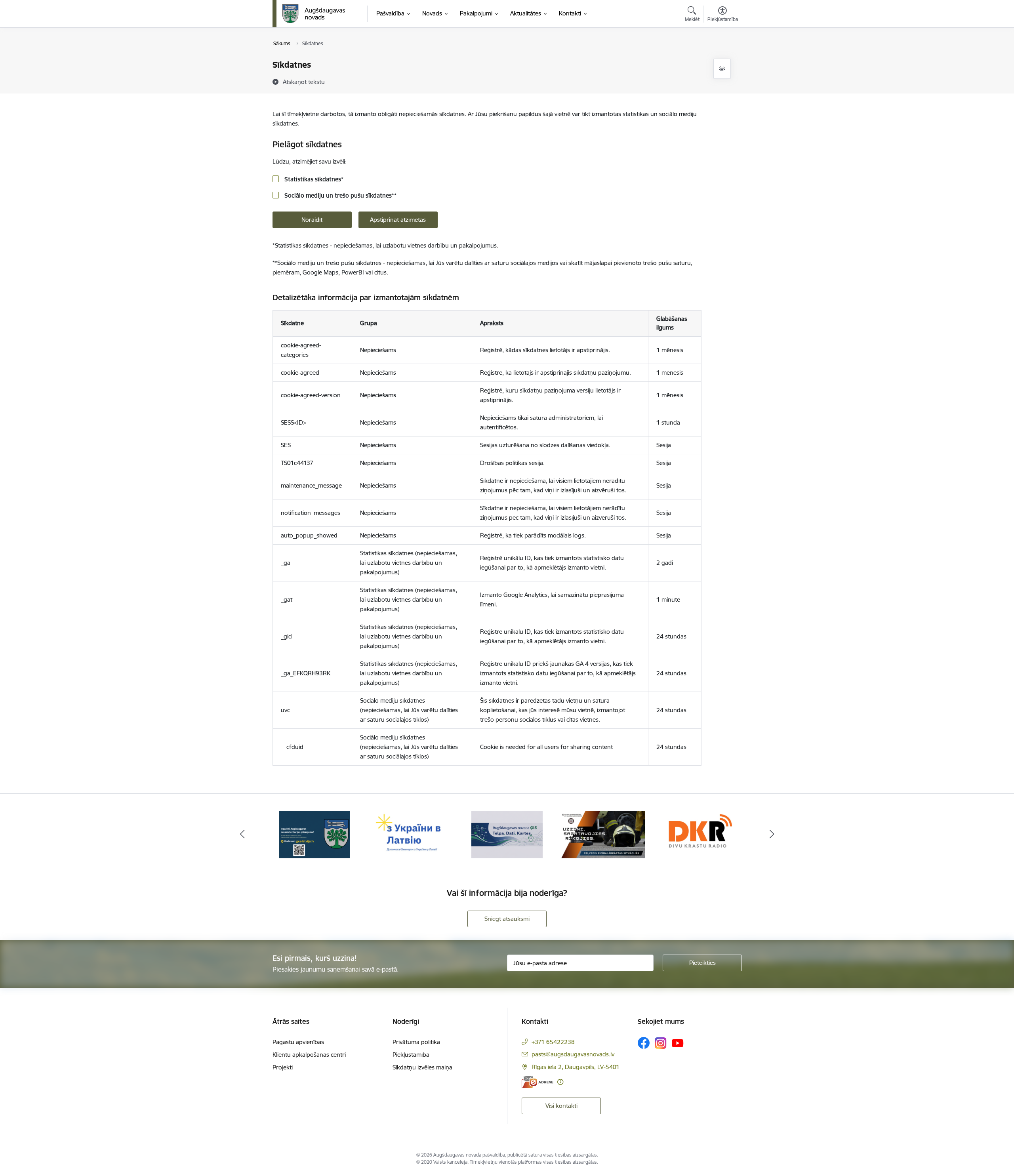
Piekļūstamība (411, 1054)
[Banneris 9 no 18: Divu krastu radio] (699, 834)
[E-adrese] (537, 1081)
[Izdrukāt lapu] (722, 68)
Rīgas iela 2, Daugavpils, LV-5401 (575, 1067)
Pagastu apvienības (298, 1042)
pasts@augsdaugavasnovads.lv (573, 1054)
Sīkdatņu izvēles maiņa (422, 1067)
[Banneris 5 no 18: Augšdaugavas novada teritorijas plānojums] (315, 834)
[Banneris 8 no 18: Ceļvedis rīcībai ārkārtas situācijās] (603, 834)
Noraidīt (311, 219)
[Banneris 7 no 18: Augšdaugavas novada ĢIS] (507, 834)
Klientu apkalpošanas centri (309, 1054)
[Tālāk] (772, 834)
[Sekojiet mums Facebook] (644, 1043)
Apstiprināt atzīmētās (398, 219)
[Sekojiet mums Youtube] (678, 1042)
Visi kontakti (561, 1105)
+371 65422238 (553, 1042)
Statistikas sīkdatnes (313, 179)
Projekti (283, 1067)
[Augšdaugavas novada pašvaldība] (313, 13)
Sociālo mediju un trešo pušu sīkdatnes (339, 195)
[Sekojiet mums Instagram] (661, 1043)
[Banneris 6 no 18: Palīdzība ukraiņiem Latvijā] (411, 834)
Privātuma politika (416, 1042)
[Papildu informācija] (560, 1082)
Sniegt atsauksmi (507, 918)
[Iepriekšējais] (242, 834)
